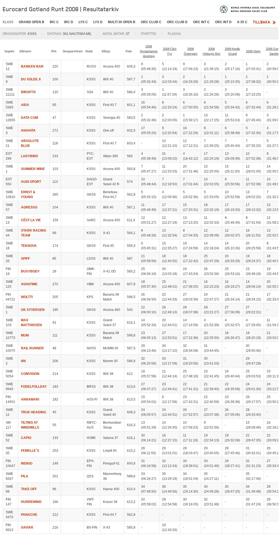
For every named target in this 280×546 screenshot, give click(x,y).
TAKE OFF (29, 489)
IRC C (54, 22)
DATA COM (29, 118)
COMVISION (30, 374)
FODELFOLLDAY (34, 387)
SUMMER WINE (33, 169)
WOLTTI (27, 297)
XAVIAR (27, 527)
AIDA (25, 105)
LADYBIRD (29, 156)
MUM (25, 335)
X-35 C (242, 22)
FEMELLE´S (30, 451)
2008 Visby (253, 51)
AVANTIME (29, 284)
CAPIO (26, 438)
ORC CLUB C (151, 22)
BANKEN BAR (32, 66)
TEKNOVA (29, 246)
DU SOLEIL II (31, 79)
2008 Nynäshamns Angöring (149, 51)
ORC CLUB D (177, 22)
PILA (24, 476)
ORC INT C (201, 22)
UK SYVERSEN (33, 310)
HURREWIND (31, 502)
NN (23, 361)
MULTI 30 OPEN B (121, 22)
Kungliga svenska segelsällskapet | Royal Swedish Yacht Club (248, 9)
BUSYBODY (30, 271)
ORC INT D (223, 22)
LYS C (83, 22)
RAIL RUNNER (32, 348)
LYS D (97, 22)
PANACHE (29, 515)
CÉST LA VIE (31, 220)
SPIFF (25, 258)
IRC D (68, 22)
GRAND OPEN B (31, 22)
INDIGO (26, 463)
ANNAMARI (30, 399)
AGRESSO (29, 207)
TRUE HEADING (33, 412)
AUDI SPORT (31, 182)
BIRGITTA (28, 92)
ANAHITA (28, 130)
